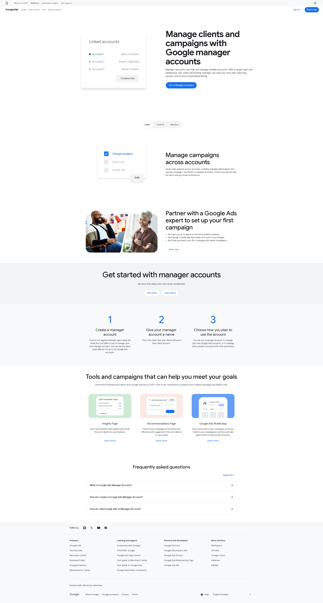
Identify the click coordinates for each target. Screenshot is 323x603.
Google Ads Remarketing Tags (178, 560)
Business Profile (77, 560)
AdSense (215, 560)
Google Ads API (171, 565)
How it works (34, 9)
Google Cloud (218, 555)
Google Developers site (175, 550)
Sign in (296, 9)
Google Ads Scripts (173, 555)
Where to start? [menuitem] (21, 3)
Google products (110, 594)
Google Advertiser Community (132, 570)
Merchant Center (78, 555)
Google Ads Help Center (129, 555)
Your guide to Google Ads (129, 565)
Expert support (55, 9)
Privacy (125, 594)
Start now (312, 9)
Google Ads (75, 545)
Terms (135, 594)
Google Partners (172, 545)
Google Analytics (78, 565)
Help (206, 594)
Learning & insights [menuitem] (49, 3)
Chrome (215, 550)
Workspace (216, 545)
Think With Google (126, 550)
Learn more (110, 441)
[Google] (74, 594)
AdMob (214, 565)
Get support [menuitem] (66, 3)
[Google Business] (6, 3)
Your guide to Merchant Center (132, 560)
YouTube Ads (76, 550)
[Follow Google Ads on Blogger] (85, 528)
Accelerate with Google (128, 545)
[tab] (147, 124)
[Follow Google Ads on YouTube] (99, 528)
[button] (161, 485)
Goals (23, 9)
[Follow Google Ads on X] (92, 528)
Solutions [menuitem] (35, 3)
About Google (92, 594)
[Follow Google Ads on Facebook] (106, 528)
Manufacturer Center (80, 570)
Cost (44, 9)
